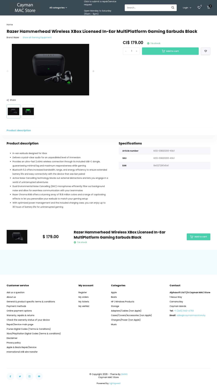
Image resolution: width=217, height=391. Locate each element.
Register (83, 292)
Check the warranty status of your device (28, 319)
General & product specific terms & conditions (31, 301)
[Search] (173, 7)
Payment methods (16, 306)
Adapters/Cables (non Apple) (126, 310)
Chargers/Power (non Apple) (126, 319)
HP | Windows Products (122, 301)
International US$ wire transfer (22, 351)
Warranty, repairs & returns (20, 315)
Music (114, 324)
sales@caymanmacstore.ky (191, 315)
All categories (57, 7)
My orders (84, 297)
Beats (114, 297)
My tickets (84, 301)
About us (11, 297)
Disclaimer (12, 338)
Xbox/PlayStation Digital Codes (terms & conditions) (34, 333)
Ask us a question (16, 292)
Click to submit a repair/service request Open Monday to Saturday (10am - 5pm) (100, 7)
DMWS (124, 374)
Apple (114, 292)
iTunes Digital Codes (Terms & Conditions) (29, 329)
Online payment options (19, 310)
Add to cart (172, 51)
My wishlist (84, 306)
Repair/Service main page (20, 324)
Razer (16, 37)
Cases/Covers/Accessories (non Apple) (131, 315)
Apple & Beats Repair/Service (21, 347)
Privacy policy (14, 342)
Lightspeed (114, 383)
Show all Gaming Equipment (37, 37)
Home (10, 24)
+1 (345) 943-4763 (184, 310)
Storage (115, 306)
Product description (19, 130)
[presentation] (8, 71)
